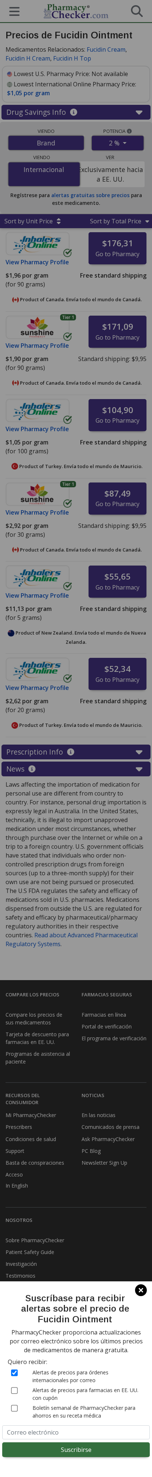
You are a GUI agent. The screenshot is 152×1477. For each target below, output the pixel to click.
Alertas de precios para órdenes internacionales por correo (70, 1376)
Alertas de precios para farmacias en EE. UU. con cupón (85, 1394)
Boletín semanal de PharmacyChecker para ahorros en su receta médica (83, 1411)
